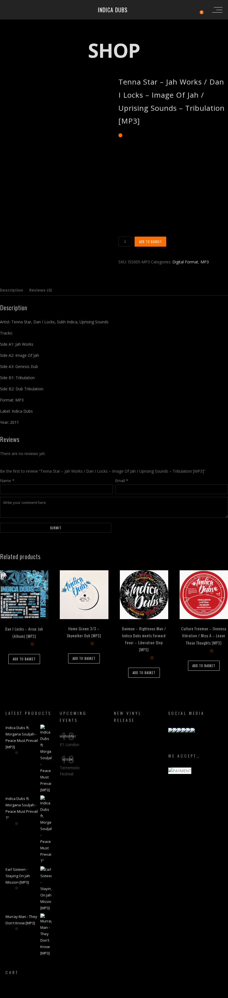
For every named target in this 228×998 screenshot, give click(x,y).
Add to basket (150, 241)
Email (121, 480)
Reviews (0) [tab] (40, 290)
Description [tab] (11, 290)
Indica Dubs (113, 10)
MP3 (204, 261)
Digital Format (185, 261)
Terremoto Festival (70, 770)
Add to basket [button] (24, 659)
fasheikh (141, 993)
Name (7, 480)
